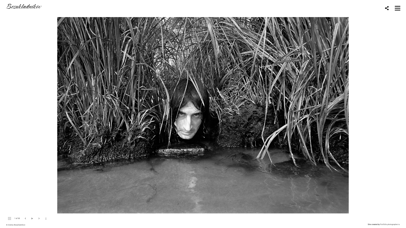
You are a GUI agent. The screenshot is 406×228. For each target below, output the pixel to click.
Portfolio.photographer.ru (390, 224)
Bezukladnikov (23, 5)
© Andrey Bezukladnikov (15, 225)
